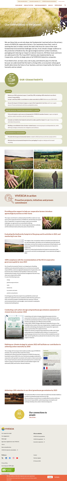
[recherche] (65, 5)
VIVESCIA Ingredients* (38, 439)
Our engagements (41, 5)
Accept (50, 477)
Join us (50, 5)
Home (6, 20)
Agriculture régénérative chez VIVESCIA (10, 441)
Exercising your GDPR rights (8, 465)
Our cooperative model (6, 433)
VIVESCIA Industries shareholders (49, 1)
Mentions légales (37, 458)
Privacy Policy (5, 463)
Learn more (9, 479)
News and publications (22, 1)
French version (61, 1)
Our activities (28, 5)
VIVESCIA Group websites (39, 436)
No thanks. (57, 477)
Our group (18, 5)
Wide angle (58, 5)
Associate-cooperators (34, 1)
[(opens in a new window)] (3, 458)
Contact (35, 455)
